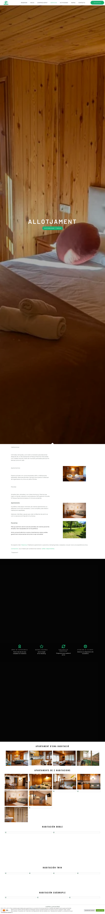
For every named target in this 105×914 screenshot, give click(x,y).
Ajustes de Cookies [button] (89, 910)
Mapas (73, 2)
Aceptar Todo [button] (100, 910)
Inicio (32, 2)
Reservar (24, 2)
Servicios (54, 2)
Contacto (81, 2)
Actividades (64, 2)
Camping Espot (42, 2)
